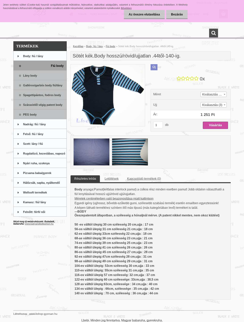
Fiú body (110, 46)
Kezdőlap (78, 46)
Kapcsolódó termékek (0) (144, 178)
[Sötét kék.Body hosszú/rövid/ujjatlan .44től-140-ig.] (108, 65)
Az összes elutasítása (144, 14)
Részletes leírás (85, 178)
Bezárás (177, 14)
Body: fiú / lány (94, 46)
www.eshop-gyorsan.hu (43, 313)
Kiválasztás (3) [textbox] (212, 105)
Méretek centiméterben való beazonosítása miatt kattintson (114, 198)
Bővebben (126, 8)
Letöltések (112, 178)
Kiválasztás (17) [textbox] (213, 94)
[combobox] (214, 94)
